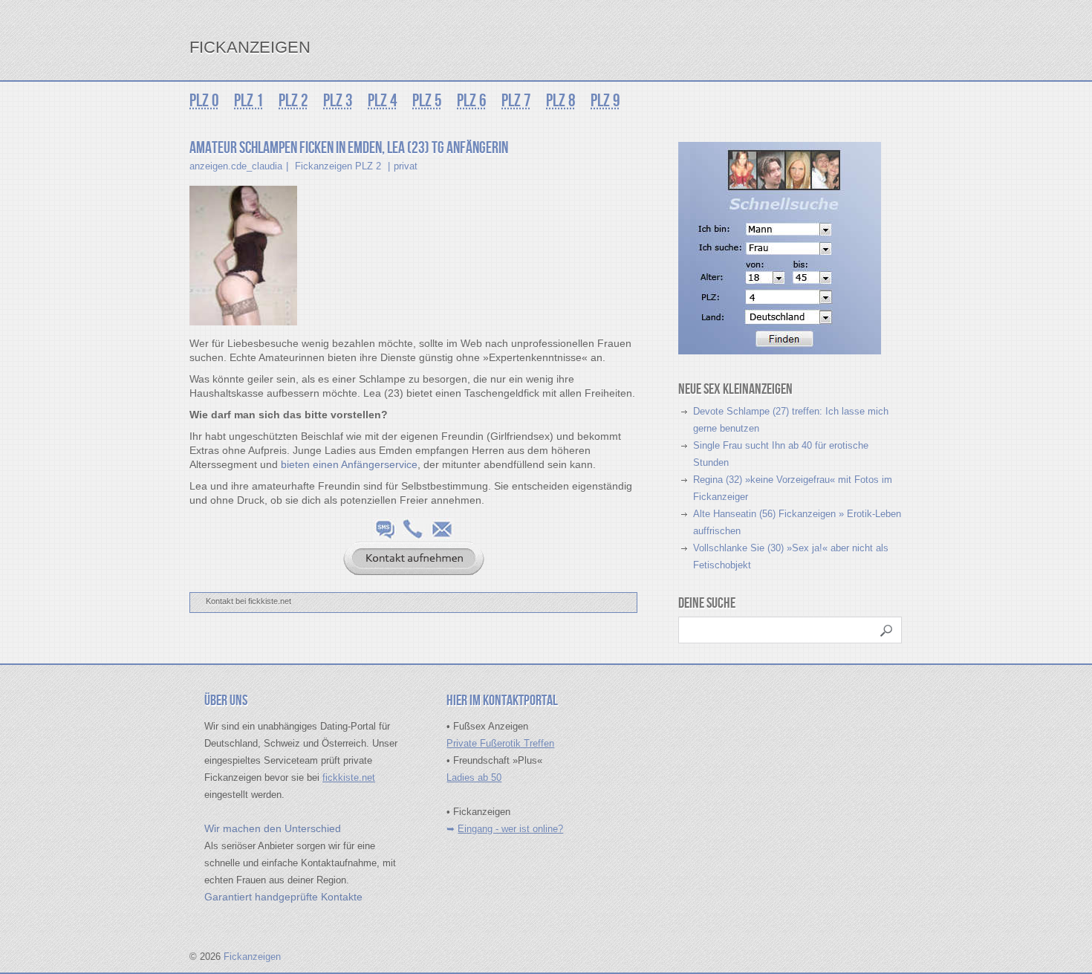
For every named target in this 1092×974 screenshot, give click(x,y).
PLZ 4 (382, 100)
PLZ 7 (516, 100)
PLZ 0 (204, 100)
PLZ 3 (338, 100)
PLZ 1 (249, 100)
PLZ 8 (561, 100)
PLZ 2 (293, 100)
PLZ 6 (472, 100)
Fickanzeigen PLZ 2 (338, 166)
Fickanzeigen (250, 47)
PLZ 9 (605, 100)
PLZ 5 (427, 100)
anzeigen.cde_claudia (235, 166)
